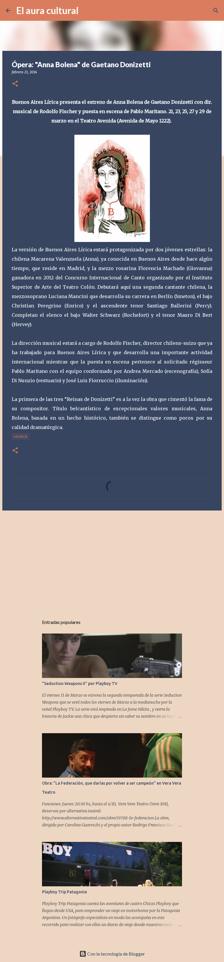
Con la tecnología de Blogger (115, 953)
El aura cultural (47, 10)
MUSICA (20, 436)
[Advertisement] (112, 560)
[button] (15, 84)
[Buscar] (86, 11)
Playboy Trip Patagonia (64, 892)
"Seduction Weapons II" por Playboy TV (80, 683)
